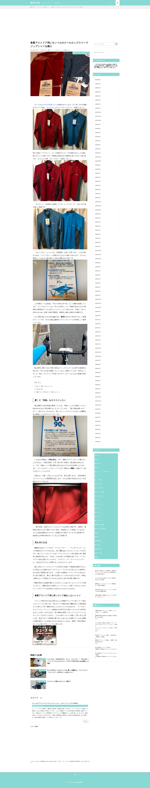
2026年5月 (97, 92)
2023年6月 (97, 226)
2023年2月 (97, 242)
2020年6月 (97, 372)
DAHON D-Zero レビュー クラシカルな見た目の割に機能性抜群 (105, 590)
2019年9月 (97, 409)
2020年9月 (97, 360)
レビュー (69, 50)
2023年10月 (98, 209)
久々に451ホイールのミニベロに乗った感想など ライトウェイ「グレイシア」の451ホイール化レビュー (67, 671)
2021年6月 (97, 323)
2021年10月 (98, 307)
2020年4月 (97, 380)
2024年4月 (97, 185)
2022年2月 (97, 291)
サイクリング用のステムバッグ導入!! (59, 681)
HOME (33, 7)
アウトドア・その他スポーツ (43, 7)
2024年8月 (97, 169)
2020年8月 (97, 364)
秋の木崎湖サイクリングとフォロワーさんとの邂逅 (106, 653)
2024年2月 (97, 193)
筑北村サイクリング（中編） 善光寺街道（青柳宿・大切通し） (105, 635)
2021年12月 (98, 299)
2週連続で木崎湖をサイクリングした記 (104, 649)
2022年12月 (98, 250)
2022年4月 (97, 283)
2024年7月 (97, 173)
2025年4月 (97, 144)
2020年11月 (98, 352)
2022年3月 (97, 287)
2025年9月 (97, 124)
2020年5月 (97, 376)
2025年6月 (97, 136)
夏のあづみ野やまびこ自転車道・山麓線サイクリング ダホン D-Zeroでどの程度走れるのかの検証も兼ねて (106, 572)
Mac (97, 467)
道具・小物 (99, 553)
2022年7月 (97, 270)
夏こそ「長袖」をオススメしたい (44, 386)
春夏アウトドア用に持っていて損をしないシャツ (47, 392)
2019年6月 (97, 421)
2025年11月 (98, 116)
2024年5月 (97, 181)
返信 (85, 721)
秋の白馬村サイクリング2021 (102, 647)
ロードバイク (99, 520)
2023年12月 (98, 201)
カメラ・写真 (99, 488)
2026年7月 (97, 83)
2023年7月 (97, 222)
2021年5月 (97, 327)
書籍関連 (98, 540)
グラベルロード (100, 496)
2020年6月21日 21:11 (38, 705)
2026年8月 (97, 79)
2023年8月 (97, 218)
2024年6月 (97, 177)
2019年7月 (97, 417)
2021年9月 (97, 311)
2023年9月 (97, 214)
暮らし (98, 536)
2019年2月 (97, 437)
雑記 (97, 557)
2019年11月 (98, 401)
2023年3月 (97, 238)
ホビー (98, 508)
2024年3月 (97, 189)
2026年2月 (97, 104)
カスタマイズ (43, 670)
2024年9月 (97, 165)
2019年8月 (97, 413)
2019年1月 (97, 441)
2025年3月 (97, 148)
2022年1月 (97, 295)
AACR (97, 455)
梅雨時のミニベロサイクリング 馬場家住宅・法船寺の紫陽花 (105, 584)
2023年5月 (97, 230)
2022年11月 (98, 254)
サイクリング (99, 504)
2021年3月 (97, 336)
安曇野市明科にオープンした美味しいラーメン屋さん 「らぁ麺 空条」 (106, 611)
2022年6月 (97, 275)
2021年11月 (98, 303)
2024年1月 (97, 197)
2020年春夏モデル (50, 105)
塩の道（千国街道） (101, 528)
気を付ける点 (39, 389)
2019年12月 (98, 397)
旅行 (97, 532)
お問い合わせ (57, 2)
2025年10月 (98, 120)
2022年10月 (98, 258)
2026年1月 (97, 108)
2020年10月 (98, 356)
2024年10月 (98, 161)
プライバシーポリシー (46, 2)
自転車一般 (99, 549)
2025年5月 (97, 140)
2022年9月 (97, 262)
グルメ (98, 500)
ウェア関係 (64, 50)
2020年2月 (97, 388)
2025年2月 (97, 153)
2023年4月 (97, 234)
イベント (98, 475)
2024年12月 (98, 157)
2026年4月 (97, 96)
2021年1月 (97, 344)
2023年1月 (97, 246)
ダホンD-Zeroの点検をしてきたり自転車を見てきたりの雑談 (105, 578)
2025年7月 (97, 132)
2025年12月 (98, 112)
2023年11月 (98, 205)
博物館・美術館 (100, 524)
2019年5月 (97, 425)
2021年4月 (97, 331)
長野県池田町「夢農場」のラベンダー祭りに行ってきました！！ (106, 596)
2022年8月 (97, 266)
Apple (97, 459)
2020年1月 (97, 392)
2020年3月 (97, 384)
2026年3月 (97, 100)
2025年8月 (97, 128)
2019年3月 (97, 433)
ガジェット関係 (42, 681)
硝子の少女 (35, 3)
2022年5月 (97, 279)
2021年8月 (97, 315)
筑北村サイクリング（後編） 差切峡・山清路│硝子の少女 (106, 640)
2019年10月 (98, 405)
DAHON (98, 463)
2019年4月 (97, 429)
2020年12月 (98, 348)
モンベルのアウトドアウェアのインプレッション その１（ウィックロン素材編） (55, 703)
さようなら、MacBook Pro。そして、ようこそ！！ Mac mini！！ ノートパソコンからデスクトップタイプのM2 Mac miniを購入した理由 (68, 661)
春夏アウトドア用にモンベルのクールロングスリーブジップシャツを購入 (67, 7)
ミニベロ (98, 512)
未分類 (98, 544)
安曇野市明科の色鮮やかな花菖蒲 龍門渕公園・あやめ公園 (106, 616)
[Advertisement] (75, 24)
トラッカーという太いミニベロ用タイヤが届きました (106, 628)
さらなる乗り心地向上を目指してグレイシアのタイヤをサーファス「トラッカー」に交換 (106, 623)
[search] (116, 44)
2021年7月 (97, 319)
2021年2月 (97, 340)
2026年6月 (97, 87)
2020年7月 (97, 368)
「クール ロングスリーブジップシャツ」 (59, 107)
